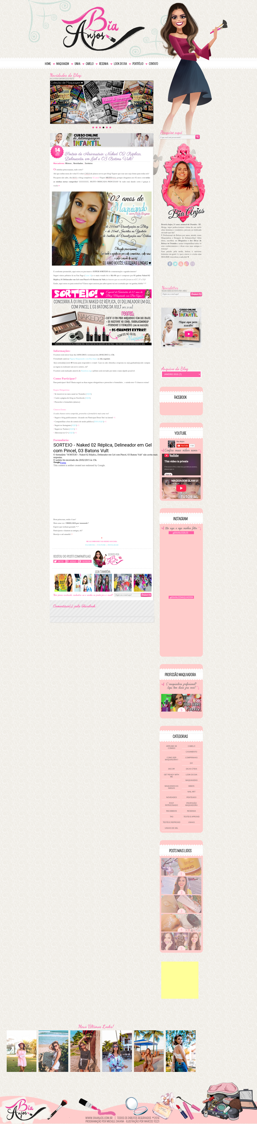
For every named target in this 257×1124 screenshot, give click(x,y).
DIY (191, 763)
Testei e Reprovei (171, 822)
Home (48, 64)
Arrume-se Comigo (171, 747)
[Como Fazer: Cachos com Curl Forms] (181, 949)
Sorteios (89, 163)
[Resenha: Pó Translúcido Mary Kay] (181, 931)
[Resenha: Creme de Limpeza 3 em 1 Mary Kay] (181, 912)
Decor (171, 769)
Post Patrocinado (171, 804)
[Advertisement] (179, 980)
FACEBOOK (90, 545)
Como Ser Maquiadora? (171, 759)
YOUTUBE (101, 545)
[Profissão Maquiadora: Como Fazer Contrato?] (181, 894)
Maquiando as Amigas (171, 787)
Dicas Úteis (191, 769)
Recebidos (171, 811)
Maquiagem (62, 64)
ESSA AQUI (98, 421)
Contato (153, 64)
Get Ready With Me (171, 776)
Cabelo (90, 64)
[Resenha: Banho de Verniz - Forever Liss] (181, 875)
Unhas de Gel (171, 828)
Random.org (86, 371)
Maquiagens (191, 780)
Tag (171, 817)
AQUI (88, 394)
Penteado (191, 797)
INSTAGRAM (113, 545)
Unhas (191, 822)
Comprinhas (191, 758)
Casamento (191, 752)
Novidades (78, 163)
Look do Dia (191, 775)
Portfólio (137, 64)
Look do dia (120, 64)
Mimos (68, 163)
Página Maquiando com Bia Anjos (83, 359)
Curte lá (88, 275)
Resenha (103, 64)
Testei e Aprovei (191, 817)
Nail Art (191, 792)
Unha (77, 64)
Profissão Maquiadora (191, 804)
